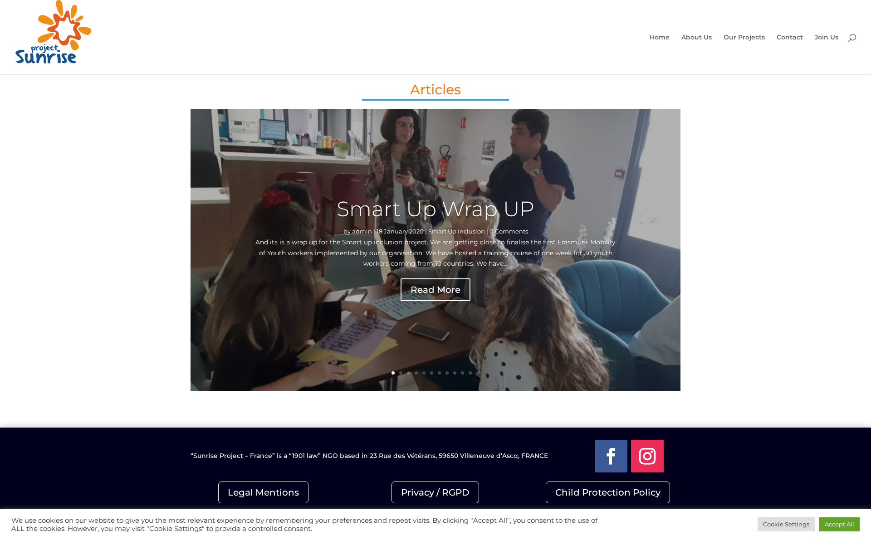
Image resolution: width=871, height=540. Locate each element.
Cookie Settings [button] (786, 524)
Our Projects (744, 37)
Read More (435, 289)
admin (362, 231)
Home (660, 37)
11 (470, 373)
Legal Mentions (263, 492)
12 (478, 373)
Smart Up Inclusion (456, 231)
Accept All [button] (839, 524)
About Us (696, 37)
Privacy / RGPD (435, 492)
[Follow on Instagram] (647, 456)
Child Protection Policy (608, 492)
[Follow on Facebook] (611, 456)
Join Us (826, 37)
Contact (790, 37)
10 (462, 373)
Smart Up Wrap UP (435, 209)
